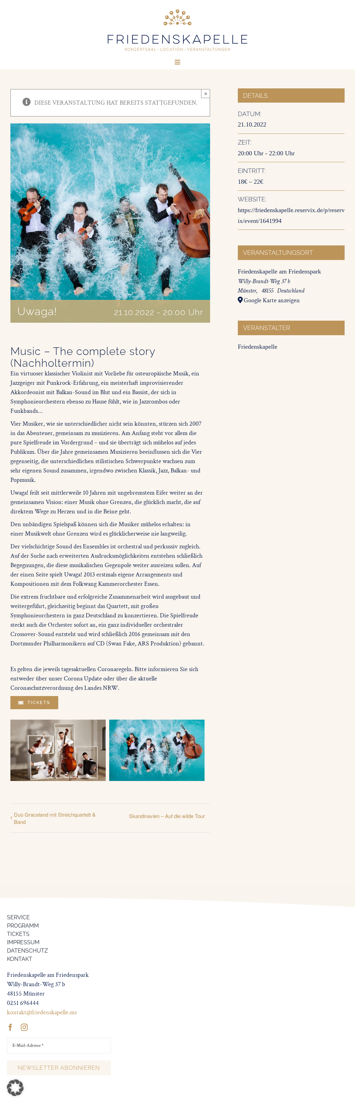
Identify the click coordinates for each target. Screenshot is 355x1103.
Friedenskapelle (257, 346)
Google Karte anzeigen (272, 300)
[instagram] (24, 1027)
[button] (15, 1087)
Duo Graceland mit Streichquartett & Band (55, 818)
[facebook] (10, 1027)
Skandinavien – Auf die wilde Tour (167, 815)
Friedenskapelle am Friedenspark (279, 271)
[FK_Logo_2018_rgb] (177, 10)
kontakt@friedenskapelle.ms (42, 1012)
